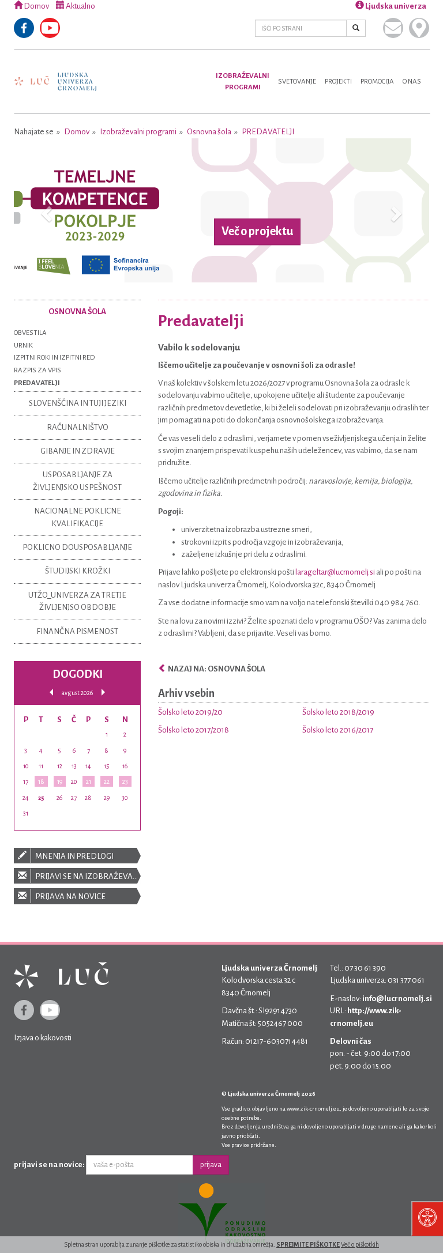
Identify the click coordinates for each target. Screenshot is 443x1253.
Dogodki (77, 674)
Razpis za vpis (37, 370)
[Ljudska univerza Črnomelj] (55, 73)
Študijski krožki (77, 571)
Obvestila (30, 333)
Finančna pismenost (77, 631)
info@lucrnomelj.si (397, 998)
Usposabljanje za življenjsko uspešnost (77, 480)
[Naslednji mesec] (103, 692)
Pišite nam (393, 28)
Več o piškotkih (360, 1244)
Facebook (24, 28)
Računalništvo (77, 427)
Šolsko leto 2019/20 (190, 712)
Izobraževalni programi (138, 131)
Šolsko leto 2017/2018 (193, 730)
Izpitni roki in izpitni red (54, 357)
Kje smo (419, 28)
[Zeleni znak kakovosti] (221, 1213)
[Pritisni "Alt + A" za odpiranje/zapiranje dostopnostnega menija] (427, 1218)
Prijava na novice (70, 896)
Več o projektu (257, 231)
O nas (412, 81)
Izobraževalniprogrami (242, 81)
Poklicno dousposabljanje (77, 547)
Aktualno (80, 6)
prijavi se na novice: (49, 1164)
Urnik (23, 345)
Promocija (377, 81)
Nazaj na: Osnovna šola (216, 669)
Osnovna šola (209, 131)
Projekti (338, 81)
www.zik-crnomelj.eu (313, 1108)
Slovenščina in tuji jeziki (77, 403)
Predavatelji (268, 131)
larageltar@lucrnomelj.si (335, 572)
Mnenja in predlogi (74, 856)
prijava (211, 1165)
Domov (35, 6)
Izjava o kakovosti (43, 1037)
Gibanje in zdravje (77, 451)
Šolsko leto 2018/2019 (338, 712)
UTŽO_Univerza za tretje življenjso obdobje (77, 601)
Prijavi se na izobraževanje (87, 876)
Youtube (50, 28)
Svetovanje (297, 81)
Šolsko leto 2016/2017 (337, 730)
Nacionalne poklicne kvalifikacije (77, 517)
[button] (45, 210)
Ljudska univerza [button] (395, 6)
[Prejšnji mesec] (51, 692)
